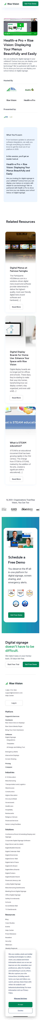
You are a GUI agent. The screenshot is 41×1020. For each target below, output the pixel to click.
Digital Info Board (11, 866)
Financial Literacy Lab (13, 880)
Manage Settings (20, 998)
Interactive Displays (12, 755)
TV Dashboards (10, 909)
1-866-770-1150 (11, 690)
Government (9, 802)
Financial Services (11, 820)
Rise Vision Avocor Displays (15, 723)
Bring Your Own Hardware (14, 730)
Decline (20, 1011)
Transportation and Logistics (15, 784)
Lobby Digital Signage (12, 884)
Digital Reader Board (12, 877)
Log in (14, 703)
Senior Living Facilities (13, 824)
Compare (8, 767)
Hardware (9, 720)
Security (8, 941)
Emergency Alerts (11, 752)
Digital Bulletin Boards (12, 848)
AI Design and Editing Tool (16, 747)
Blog (6, 919)
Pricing (8, 763)
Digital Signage (10, 737)
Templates (10, 743)
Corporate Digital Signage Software (17, 840)
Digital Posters (10, 873)
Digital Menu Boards (12, 869)
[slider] (20, 33)
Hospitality (9, 810)
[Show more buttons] (35, 33)
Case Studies (10, 923)
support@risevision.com (13, 693)
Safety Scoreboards (12, 898)
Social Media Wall (11, 906)
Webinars (8, 945)
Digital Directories (11, 855)
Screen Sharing (10, 759)
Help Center (9, 695)
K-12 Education (10, 777)
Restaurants (9, 813)
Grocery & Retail (11, 799)
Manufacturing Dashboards (15, 887)
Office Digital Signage (12, 895)
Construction (10, 791)
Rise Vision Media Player (13, 726)
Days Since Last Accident (14, 844)
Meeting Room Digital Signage (15, 891)
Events (7, 926)
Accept (20, 1004)
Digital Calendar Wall (12, 851)
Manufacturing (10, 781)
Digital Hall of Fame (12, 862)
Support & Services (12, 716)
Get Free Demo (30, 4)
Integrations (11, 740)
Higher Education (11, 795)
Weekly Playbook (11, 948)
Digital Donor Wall (11, 858)
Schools (8, 902)
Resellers (8, 937)
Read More (16, 307)
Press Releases (10, 934)
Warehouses (9, 788)
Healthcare (9, 806)
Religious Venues (11, 817)
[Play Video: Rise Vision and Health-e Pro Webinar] (20, 25)
